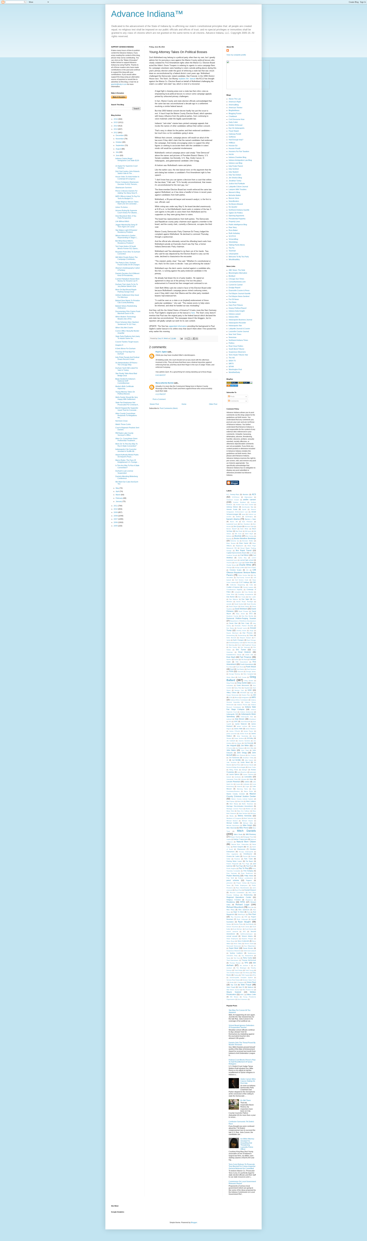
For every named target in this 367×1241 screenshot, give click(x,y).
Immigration (245, 697)
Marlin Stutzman (247, 804)
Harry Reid (237, 688)
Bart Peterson (247, 521)
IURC (236, 721)
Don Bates (230, 628)
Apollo (244, 509)
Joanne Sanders (244, 741)
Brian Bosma (231, 543)
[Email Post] (181, 338)
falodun (229, 659)
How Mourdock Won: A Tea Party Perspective (125, 217)
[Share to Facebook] (194, 338)
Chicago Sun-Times (236, 279)
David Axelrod (239, 604)
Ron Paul (252, 914)
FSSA (231, 671)
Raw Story (233, 227)
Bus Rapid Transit (243, 550)
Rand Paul (238, 890)
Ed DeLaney (249, 642)
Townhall (232, 251)
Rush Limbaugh (242, 919)
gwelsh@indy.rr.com (119, 84)
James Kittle (238, 728)
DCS (250, 613)
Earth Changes (238, 640)
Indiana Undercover (246, 712)
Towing (236, 975)
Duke (251, 635)
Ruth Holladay (234, 233)
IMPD (254, 697)
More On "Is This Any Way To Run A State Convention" (126, 445)
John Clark (245, 750)
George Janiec (251, 671)
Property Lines (234, 222)
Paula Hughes (231, 868)
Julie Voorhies (231, 762)
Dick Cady (245, 623)
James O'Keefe (234, 731)
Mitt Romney (251, 834)
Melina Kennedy (244, 816)
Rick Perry (231, 910)
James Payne (248, 731)
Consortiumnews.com (237, 282)
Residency (231, 902)
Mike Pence (244, 828)
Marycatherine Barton (164, 383)
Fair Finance (245, 657)
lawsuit (229, 777)
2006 (116, 522)
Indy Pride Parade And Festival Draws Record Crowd (127, 358)
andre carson (249, 499)
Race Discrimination (242, 888)
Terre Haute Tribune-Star (238, 355)
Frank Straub (251, 667)
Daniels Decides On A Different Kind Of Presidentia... (127, 274)
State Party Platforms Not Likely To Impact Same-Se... (127, 337)
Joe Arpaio (237, 743)
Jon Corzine (252, 755)
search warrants (232, 931)
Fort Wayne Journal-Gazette (239, 294)
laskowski (253, 772)
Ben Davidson (245, 524)
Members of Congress (234, 818)
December (120, 135)
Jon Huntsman (234, 757)
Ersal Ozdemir (244, 652)
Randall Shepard (250, 890)
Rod (248, 912)
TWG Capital (245, 975)
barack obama (233, 519)
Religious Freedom (234, 900)
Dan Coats (241, 597)
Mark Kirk (240, 801)
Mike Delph (247, 825)
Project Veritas (241, 883)
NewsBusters (234, 201)
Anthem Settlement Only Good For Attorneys (127, 296)
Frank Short (239, 667)
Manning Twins (242, 789)
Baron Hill (234, 521)
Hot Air (231, 154)
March (118, 495)
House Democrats (233, 695)
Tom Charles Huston (233, 972)
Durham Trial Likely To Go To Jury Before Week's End (126, 285)
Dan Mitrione (233, 599)
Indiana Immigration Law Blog (240, 160)
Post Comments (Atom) (169, 408)
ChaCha (229, 562)
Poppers (249, 880)
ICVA (230, 697)
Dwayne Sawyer (245, 637)
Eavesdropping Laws (236, 642)
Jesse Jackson (239, 738)
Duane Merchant (232, 633)
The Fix (231, 248)
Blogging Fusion (235, 114)
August (119, 149)
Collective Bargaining (237, 585)
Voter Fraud (231, 987)
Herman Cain (239, 690)
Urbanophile (233, 254)
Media (232, 816)
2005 (116, 526)
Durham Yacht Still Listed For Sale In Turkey (126, 369)
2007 (116, 519)
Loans (238, 784)
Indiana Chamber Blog (237, 157)
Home (184, 404)
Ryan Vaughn (244, 922)
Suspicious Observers (237, 352)
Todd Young (249, 970)
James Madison (250, 728)
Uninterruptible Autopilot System (241, 977)
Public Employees (241, 885)
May (117, 488)
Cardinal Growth (232, 555)
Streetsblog (233, 242)
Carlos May (242, 558)
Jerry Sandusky (242, 736)
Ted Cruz (237, 958)
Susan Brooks (248, 948)
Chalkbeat (233, 116)
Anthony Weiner (232, 507)
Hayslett (247, 688)
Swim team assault (250, 950)
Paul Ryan (249, 866)
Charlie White (245, 565)
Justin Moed (245, 762)
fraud (232, 669)
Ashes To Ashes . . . (122, 207)
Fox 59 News (234, 299)
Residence (249, 900)
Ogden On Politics (236, 213)
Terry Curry (247, 958)
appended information (177, 326)
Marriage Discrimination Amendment (240, 806)
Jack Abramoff (245, 721)
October (119, 142)
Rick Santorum (243, 910)
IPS (230, 721)
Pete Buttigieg (248, 871)
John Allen (250, 748)
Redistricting (248, 895)
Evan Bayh (231, 657)
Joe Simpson (240, 748)
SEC (244, 931)
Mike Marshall (231, 828)
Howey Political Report (237, 308)
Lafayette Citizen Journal (238, 187)
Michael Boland (232, 821)
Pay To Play (243, 868)
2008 (116, 516)
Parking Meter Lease (234, 861)
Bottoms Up (235, 541)
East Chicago (251, 640)
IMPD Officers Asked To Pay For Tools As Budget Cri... (127, 197)
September (120, 145)
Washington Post (235, 369)
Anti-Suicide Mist (247, 507)
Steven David (249, 943)
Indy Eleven (239, 719)
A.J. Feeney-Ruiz (233, 494)
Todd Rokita (239, 970)
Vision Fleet (251, 982)
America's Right (235, 102)
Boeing (229, 538)
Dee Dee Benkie (247, 616)
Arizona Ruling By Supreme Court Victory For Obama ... (126, 212)
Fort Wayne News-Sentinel (239, 296)
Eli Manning (231, 645)
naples (229, 839)
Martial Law (249, 808)
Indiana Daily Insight (237, 311)
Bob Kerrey (250, 536)
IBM (254, 695)
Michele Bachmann (233, 825)
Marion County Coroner (236, 794)
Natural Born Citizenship (239, 844)
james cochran (242, 726)
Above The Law (235, 99)
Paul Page (239, 866)
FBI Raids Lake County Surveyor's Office (124, 434)
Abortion (245, 494)
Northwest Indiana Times (238, 340)
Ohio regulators (232, 854)
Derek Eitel (233, 623)
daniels (229, 604)
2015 (116, 122)
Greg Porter (230, 683)
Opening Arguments (236, 216)
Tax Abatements (247, 955)
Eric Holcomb (245, 647)
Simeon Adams (247, 936)
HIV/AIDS (243, 692)
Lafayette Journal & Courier (239, 329)
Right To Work (238, 912)
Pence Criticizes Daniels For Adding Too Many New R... (126, 192)
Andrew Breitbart (239, 502)
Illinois (237, 697)
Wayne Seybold (234, 992)
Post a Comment (159, 399)
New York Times (235, 334)
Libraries (243, 779)
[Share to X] (191, 338)
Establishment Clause (234, 654)
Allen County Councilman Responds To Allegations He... (126, 415)
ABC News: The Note (237, 270)
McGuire (253, 813)
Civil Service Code (241, 580)
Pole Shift (230, 878)
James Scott (244, 733)
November (120, 139)
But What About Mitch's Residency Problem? (124, 242)
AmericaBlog (234, 105)
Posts (232, 397)
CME (254, 582)
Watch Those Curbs (123, 424)
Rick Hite (251, 907)
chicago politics (240, 567)
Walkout (250, 987)
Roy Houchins (236, 917)
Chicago (229, 567)
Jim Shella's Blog (235, 178)
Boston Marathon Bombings (245, 538)
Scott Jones (245, 926)
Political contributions (245, 878)
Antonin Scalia (232, 509)
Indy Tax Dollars (235, 175)
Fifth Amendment (242, 662)
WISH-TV (232, 361)
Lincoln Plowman (233, 782)
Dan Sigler (245, 599)
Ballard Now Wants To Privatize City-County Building (127, 302)
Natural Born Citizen (246, 841)
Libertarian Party (232, 779)
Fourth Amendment (246, 664)
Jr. (227, 760)
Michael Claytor (247, 821)
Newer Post (154, 404)
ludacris (239, 786)
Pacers (245, 856)
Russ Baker (233, 230)
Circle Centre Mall (244, 575)
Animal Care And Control (244, 504)
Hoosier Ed (233, 146)
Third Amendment (232, 960)
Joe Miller (245, 746)
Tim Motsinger (241, 968)
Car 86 (251, 553)
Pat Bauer (249, 861)
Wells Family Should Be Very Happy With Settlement (126, 398)
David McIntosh (241, 609)
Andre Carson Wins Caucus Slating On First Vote (248, 1081)
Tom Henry (246, 972)
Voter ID (241, 987)
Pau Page (245, 864)
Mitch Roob (238, 834)
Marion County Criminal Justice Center (241, 795)
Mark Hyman (231, 801)
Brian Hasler (243, 543)
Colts (251, 585)
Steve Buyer (231, 941)
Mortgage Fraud (248, 837)
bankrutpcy (249, 516)
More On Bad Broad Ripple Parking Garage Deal (125, 291)
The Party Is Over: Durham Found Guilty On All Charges (127, 264)
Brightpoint (239, 545)
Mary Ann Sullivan (243, 811)
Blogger (194, 1223)
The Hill (232, 358)
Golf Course (242, 677)
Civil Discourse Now (236, 119)
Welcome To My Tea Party (239, 257)
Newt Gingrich (238, 847)
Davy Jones (240, 613)
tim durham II (245, 965)
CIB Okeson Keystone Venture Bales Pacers (241, 572)
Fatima (236, 659)
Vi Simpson (240, 982)
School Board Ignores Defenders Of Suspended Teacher (241, 1026)
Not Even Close (121, 421)
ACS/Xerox (235, 497)
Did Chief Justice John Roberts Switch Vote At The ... (127, 172)
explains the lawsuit (187, 79)
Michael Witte (248, 823)
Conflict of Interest (233, 587)
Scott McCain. (237, 929)
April (118, 491)
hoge (251, 692)
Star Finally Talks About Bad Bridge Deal (126, 374)
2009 (116, 512)
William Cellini (251, 994)
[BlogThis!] (188, 338)
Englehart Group (250, 645)
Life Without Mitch (122, 221)
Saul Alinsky (250, 924)
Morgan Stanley (235, 837)
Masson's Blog (234, 192)
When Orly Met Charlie (124, 328)
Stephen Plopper (247, 938)
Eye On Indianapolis (236, 128)
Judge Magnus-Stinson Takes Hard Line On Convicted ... (126, 203)
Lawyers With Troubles (237, 189)
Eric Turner (241, 650)
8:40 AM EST (161, 375)
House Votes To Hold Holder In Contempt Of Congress (127, 178)
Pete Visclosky (232, 873)
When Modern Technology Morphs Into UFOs (125, 318)
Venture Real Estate (233, 980)
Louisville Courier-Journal (239, 331)
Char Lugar (238, 562)
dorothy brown (241, 630)
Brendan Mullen (247, 541)
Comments (234, 401)
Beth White (244, 529)
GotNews (232, 137)
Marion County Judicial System (242, 799)
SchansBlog (233, 239)
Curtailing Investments (245, 594)
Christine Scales (236, 570)
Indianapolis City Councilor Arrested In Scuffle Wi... (125, 450)
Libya (251, 779)
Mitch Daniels (246, 830)
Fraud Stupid (234, 131)
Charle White (249, 562)
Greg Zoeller (242, 683)
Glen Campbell (248, 674)
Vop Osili (234, 985)
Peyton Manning (233, 876)
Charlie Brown (231, 565)
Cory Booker (249, 592)
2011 (116, 506)
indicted (229, 719)
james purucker (232, 733)
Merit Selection (249, 818)
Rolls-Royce (241, 914)
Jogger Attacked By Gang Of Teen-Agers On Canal (126, 226)
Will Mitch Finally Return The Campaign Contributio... (126, 258)
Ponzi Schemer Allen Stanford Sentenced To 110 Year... (127, 323)
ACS (254, 494)
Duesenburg (242, 635)
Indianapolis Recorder (237, 323)
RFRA (242, 902)
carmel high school (246, 560)
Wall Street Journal (233, 989)
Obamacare (241, 849)
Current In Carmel (236, 285)
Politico (231, 343)
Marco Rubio (248, 791)
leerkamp (238, 777)
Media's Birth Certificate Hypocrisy (124, 387)
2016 (116, 119)
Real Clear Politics (236, 346)
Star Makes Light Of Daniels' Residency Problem (126, 231)
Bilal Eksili (239, 531)
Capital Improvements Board (236, 553)
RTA (246, 917)
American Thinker (235, 108)
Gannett (240, 671)
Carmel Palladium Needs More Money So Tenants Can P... (127, 280)
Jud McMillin (236, 760)
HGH (250, 690)
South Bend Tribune (236, 349)
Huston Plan (246, 695)
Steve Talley (238, 943)
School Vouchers (232, 926)
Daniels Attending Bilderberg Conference (126, 477)
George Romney (234, 674)
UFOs (254, 975)
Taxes (228, 958)
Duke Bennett (231, 637)
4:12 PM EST (161, 394)
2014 (116, 126)
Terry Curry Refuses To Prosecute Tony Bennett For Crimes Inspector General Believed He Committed (242, 1166)
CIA (247, 570)
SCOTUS (232, 236)
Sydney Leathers (236, 953)
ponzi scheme (233, 880)
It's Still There (245, 1100)
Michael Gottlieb (232, 823)
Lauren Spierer (234, 774)
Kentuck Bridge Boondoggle (236, 767)
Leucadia (248, 777)
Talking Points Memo (237, 245)
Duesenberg (231, 635)
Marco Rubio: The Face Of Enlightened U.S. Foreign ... (127, 461)
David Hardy (245, 606)
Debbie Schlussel (235, 125)
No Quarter (233, 207)
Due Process (248, 633)
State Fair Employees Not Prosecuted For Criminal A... (127, 404)
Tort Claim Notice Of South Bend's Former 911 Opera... (127, 247)
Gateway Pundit (235, 134)
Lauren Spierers (248, 774)
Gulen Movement (243, 685)
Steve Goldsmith (243, 941)
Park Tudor (248, 859)
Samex (229, 924)
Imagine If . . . (120, 345)
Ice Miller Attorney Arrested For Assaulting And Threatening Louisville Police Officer (247, 1144)
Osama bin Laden (233, 856)
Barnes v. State (250, 519)
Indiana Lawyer (235, 314)
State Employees (232, 938)
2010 (116, 509)
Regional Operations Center (239, 897)
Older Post (213, 404)
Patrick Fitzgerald (232, 864)
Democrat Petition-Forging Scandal (241, 618)
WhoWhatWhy (234, 260)
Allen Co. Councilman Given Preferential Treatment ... (126, 440)
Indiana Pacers (242, 704)
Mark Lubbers (251, 801)
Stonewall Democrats (234, 946)
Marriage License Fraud (235, 808)
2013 (116, 129)
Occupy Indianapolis (246, 851)
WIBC (242, 994)
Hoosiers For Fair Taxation (239, 151)
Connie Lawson (248, 587)
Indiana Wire (234, 317)
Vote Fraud (246, 984)
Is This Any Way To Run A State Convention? (127, 466)
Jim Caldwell (231, 741)
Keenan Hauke (249, 765)
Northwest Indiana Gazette (239, 210)
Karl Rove (237, 765)
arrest (243, 514)
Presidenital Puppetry (237, 219)
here (193, 313)
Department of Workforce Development (243, 621)
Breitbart (232, 276)
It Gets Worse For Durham (125, 349)
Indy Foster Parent (236, 166)
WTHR (231, 367)
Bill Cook (238, 533)
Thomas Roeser (235, 963)
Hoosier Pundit (234, 148)
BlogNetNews (234, 110)
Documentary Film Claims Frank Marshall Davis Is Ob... (127, 312)
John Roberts (240, 755)
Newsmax (232, 337)
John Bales (231, 750)
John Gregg (242, 753)
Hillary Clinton (231, 692)
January (119, 501)
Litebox (247, 782)
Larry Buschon (242, 772)
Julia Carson (249, 760)
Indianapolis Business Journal (240, 320)
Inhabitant (252, 719)
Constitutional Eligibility (234, 589)
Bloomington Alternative (238, 273)
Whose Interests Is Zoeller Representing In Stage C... (126, 237)
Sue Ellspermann (250, 946)
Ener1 (240, 645)
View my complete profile (236, 55)
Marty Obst (230, 811)
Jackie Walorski (241, 724)
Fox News (232, 302)
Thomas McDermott (249, 960)
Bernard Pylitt (249, 526)
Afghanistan (248, 497)
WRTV (231, 364)
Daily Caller (233, 122)
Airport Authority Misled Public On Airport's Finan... (127, 456)
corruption (238, 592)
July (117, 152)
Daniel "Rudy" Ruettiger (244, 601)
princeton (230, 883)
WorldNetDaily (234, 372)
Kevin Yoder (252, 767)
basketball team (232, 524)
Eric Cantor (233, 647)
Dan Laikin (252, 597)
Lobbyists (246, 784)
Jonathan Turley (235, 181)
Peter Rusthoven (247, 873)
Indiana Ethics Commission (239, 700)
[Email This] (186, 338)
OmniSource (247, 854)
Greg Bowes (248, 680)
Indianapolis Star (235, 326)
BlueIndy (238, 536)
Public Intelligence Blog (238, 225)
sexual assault (232, 936)
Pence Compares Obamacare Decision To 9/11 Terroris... (127, 183)
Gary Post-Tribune (236, 305)
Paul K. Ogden (161, 352)
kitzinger (244, 769)
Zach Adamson (242, 999)
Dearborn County (232, 616)
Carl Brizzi (244, 555)
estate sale (249, 654)
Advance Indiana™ (147, 14)
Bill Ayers (248, 531)
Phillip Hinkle (248, 876)
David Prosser (243, 611)
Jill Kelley (250, 738)
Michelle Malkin (235, 195)
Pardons (237, 859)
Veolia (232, 982)
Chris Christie (251, 567)
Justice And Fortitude (237, 184)
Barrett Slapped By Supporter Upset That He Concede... (126, 409)
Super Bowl (233, 948)
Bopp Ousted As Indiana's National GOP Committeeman (125, 381)
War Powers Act (248, 989)
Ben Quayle (238, 526)
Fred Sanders (251, 669)
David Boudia (251, 604)
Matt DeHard (243, 813)
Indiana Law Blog (235, 163)
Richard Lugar (242, 904)
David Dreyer (233, 606)
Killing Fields (233, 769)
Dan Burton (231, 597)
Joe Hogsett (231, 746)
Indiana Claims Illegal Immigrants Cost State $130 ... (127, 161)
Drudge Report (234, 288)
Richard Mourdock (235, 907)
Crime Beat (230, 594)
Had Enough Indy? (236, 140)
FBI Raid (244, 659)
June (118, 155)
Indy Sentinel (234, 169)
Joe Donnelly (248, 743)
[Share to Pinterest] (196, 338)
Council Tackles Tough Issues (126, 342)
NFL (248, 847)
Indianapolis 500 (232, 714)
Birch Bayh (249, 533)
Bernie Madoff (232, 529)
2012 (116, 133)
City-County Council (243, 577)
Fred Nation (240, 669)
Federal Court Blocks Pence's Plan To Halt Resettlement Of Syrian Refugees (242, 1062)
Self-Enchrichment (246, 934)
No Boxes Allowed (236, 204)
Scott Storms (249, 929)
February (119, 498)
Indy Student (233, 172)
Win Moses (234, 997)
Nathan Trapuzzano (240, 839)
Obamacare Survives (123, 188)
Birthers (229, 536)
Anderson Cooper (233, 499)
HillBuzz (232, 143)
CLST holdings (244, 582)
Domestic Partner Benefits (244, 625)
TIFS (246, 963)
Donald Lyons (242, 628)
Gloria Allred (231, 677)
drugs (251, 630)
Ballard (238, 516)
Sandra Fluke (238, 924)
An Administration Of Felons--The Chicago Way (126, 364)
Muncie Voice (234, 198)
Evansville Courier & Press (239, 291)
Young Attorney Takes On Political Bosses (125, 393)
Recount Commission (237, 892)
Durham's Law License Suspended (124, 472)
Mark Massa (234, 804)
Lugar (247, 786)
